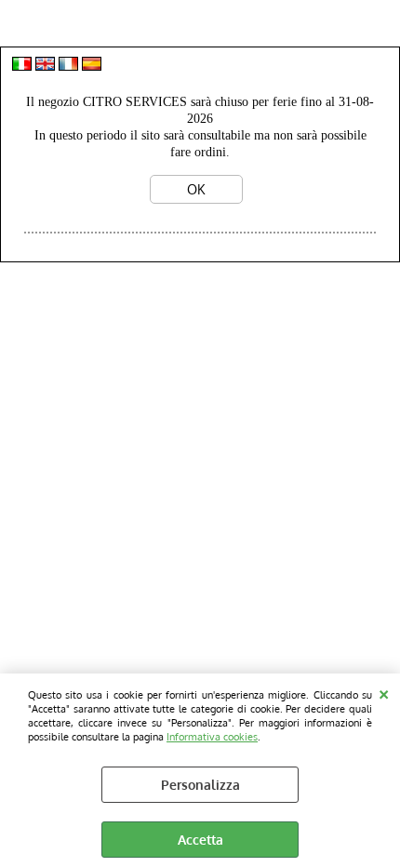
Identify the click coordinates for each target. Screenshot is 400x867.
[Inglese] (45, 65)
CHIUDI (384, 692)
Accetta (200, 839)
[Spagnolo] (91, 65)
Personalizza (200, 785)
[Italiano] (21, 65)
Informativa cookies (212, 736)
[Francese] (68, 65)
